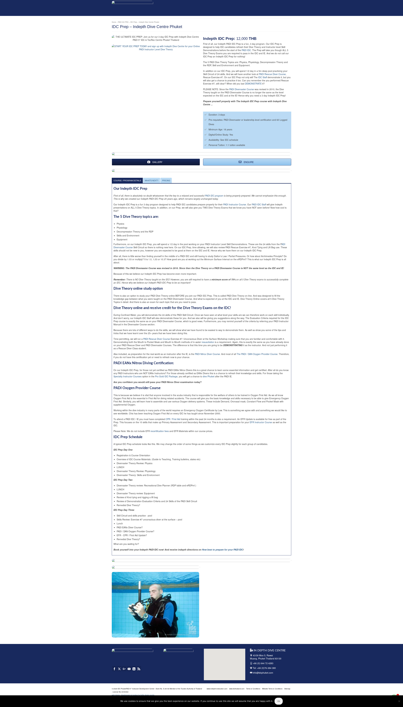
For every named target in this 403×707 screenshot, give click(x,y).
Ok (278, 701)
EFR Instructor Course (261, 422)
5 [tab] (146, 635)
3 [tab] (138, 635)
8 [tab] (157, 635)
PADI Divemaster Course (241, 89)
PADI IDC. (247, 50)
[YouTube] (129, 668)
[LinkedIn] (134, 668)
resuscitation (208, 342)
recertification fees (159, 431)
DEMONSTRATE (253, 83)
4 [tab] (142, 635)
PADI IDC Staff (259, 204)
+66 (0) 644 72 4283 (263, 663)
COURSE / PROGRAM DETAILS (127, 180)
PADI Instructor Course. (235, 204)
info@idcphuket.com (262, 672)
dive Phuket (208, 376)
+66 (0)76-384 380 (266, 667)
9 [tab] (161, 635)
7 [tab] (153, 635)
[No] (399, 701)
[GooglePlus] (124, 668)
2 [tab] (134, 635)
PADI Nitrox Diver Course (207, 354)
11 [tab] (168, 635)
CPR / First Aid (173, 419)
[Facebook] (114, 668)
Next (195, 605)
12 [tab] (172, 635)
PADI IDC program (214, 195)
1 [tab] (131, 635)
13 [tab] (176, 635)
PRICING (166, 180)
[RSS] (139, 668)
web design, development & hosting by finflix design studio (133, 695)
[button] (218, 663)
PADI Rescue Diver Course (272, 74)
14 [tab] (180, 635)
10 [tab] (165, 635)
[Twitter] (119, 668)
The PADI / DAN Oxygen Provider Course (257, 354)
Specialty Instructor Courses (128, 376)
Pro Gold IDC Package (166, 376)
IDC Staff (263, 77)
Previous (115, 605)
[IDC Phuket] (132, 7)
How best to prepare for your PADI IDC (222, 549)
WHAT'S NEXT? (151, 180)
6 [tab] (149, 635)
